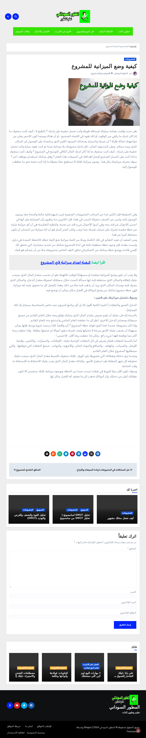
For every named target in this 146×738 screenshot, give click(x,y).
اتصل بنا (29, 726)
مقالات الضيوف (22, 31)
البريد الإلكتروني (128, 602)
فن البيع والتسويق (84, 31)
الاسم (133, 592)
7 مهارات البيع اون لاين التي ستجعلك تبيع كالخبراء (91, 676)
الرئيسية (133, 46)
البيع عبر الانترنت (62, 31)
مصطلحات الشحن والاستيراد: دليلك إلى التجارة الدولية (24, 676)
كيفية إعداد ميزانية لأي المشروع (65, 262)
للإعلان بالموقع (44, 726)
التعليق (131, 548)
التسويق (84, 510)
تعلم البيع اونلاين (91, 668)
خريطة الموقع (14, 726)
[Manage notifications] (138, 730)
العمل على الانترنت (91, 664)
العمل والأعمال (41, 31)
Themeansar (133, 731)
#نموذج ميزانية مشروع (100, 73)
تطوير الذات (123, 31)
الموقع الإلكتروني (128, 612)
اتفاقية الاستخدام (16, 732)
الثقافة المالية (105, 31)
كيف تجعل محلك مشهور (120, 518)
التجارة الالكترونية (124, 668)
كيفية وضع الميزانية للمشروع (104, 66)
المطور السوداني (121, 73)
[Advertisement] (72, 192)
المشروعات (130, 59)
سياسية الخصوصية (36, 732)
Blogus (88, 727)
